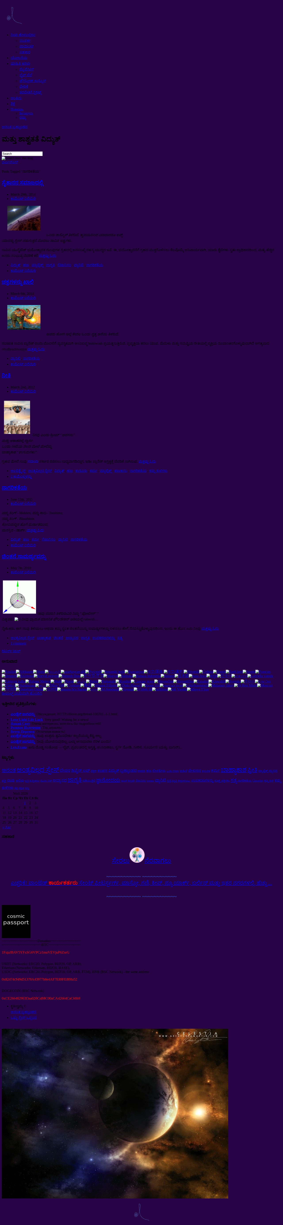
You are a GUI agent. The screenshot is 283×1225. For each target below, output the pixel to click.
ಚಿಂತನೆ (58, 638)
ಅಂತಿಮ (16, 98)
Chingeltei (257, 780)
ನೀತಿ (6, 375)
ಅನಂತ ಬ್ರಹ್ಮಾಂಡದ (14, 127)
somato (150, 780)
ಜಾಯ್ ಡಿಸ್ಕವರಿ (128, 781)
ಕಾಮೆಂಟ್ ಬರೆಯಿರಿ (23, 198)
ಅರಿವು (20, 780)
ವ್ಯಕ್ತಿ (4, 780)
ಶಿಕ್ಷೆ (13, 104)
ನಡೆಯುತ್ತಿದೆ (88, 780)
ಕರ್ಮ (93, 471)
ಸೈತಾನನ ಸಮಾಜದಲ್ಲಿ (22, 182)
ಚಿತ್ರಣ (21, 788)
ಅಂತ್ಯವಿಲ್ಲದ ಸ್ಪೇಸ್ (40, 471)
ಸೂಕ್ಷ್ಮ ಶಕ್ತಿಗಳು (222, 780)
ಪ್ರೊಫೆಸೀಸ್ (26, 69)
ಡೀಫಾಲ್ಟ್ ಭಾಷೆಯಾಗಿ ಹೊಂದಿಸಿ (22, 693)
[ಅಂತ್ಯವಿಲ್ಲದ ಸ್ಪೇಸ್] (14, 27)
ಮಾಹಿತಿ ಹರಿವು (20, 63)
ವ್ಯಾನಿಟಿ (79, 265)
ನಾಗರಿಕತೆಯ (94, 265)
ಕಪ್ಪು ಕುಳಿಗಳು (158, 471)
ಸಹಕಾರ (24, 52)
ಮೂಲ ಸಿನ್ (46, 780)
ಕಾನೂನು (81, 471)
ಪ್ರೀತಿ (252, 770)
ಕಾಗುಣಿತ (206, 771)
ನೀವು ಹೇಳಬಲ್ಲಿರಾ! (23, 35)
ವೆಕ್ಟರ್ (94, 771)
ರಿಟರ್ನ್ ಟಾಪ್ (11, 651)
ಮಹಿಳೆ (183, 771)
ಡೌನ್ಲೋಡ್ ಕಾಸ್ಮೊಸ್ (32, 81)
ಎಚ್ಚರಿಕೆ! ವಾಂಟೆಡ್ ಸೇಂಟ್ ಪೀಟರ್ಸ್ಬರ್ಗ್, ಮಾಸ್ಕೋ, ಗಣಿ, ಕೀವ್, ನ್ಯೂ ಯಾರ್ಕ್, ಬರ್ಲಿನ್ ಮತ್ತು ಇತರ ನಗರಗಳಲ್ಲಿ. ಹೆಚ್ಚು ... (141, 883)
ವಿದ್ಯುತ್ (15, 265)
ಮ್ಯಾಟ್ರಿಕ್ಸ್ (37, 265)
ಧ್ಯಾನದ (273, 771)
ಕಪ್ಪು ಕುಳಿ (269, 780)
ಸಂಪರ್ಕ (25, 40)
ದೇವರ (65, 770)
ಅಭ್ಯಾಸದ (72, 638)
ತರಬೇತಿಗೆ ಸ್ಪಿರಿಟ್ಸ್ (30, 92)
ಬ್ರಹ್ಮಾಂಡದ (128, 770)
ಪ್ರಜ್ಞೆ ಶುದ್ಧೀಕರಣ (32, 781)
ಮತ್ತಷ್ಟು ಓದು (47, 256)
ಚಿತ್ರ (16, 788)
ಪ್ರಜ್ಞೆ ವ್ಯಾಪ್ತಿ (172, 780)
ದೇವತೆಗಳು (159, 771)
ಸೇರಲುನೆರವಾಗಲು (141, 860)
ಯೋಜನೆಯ (19, 58)
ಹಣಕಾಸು (120, 471)
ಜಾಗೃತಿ (50, 265)
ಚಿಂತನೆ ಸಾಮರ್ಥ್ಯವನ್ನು (24, 556)
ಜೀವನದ (194, 771)
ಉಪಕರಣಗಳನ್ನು (103, 638)
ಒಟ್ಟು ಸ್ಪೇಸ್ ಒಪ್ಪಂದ (24, 1017)
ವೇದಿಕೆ (23, 86)
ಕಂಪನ (102, 771)
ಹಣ (26, 265)
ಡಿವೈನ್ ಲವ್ (80, 770)
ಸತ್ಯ (119, 638)
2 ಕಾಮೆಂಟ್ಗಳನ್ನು (21, 476)
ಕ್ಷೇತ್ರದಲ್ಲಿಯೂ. (184, 781)
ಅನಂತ (9, 770)
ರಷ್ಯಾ (22, 117)
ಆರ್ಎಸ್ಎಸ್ (10, 162)
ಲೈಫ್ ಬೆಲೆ (25, 75)
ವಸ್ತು (27, 788)
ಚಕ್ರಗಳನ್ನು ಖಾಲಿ (18, 282)
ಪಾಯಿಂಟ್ (26, 46)
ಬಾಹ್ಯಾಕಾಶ (44, 638)
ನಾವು (11, 780)
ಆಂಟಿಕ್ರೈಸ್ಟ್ (18, 471)
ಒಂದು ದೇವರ (172, 771)
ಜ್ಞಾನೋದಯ (108, 780)
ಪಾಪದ (141, 771)
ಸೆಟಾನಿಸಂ (64, 265)
